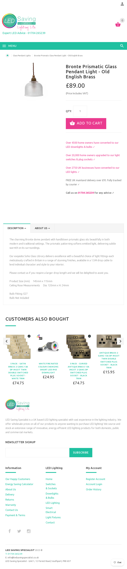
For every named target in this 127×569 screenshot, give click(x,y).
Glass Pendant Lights (22, 56)
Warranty (10, 504)
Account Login (94, 484)
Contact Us (11, 510)
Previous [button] (6, 341)
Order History (93, 489)
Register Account (95, 479)
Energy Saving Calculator (19, 484)
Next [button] (120, 341)
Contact (50, 522)
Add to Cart (89, 123)
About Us (10, 489)
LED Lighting (53, 502)
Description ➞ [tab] (17, 228)
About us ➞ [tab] (42, 228)
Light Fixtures (53, 517)
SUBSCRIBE (81, 452)
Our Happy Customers (17, 479)
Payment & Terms (15, 515)
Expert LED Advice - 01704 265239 (23, 32)
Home (49, 479)
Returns (9, 499)
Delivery (9, 494)
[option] (18, 360)
